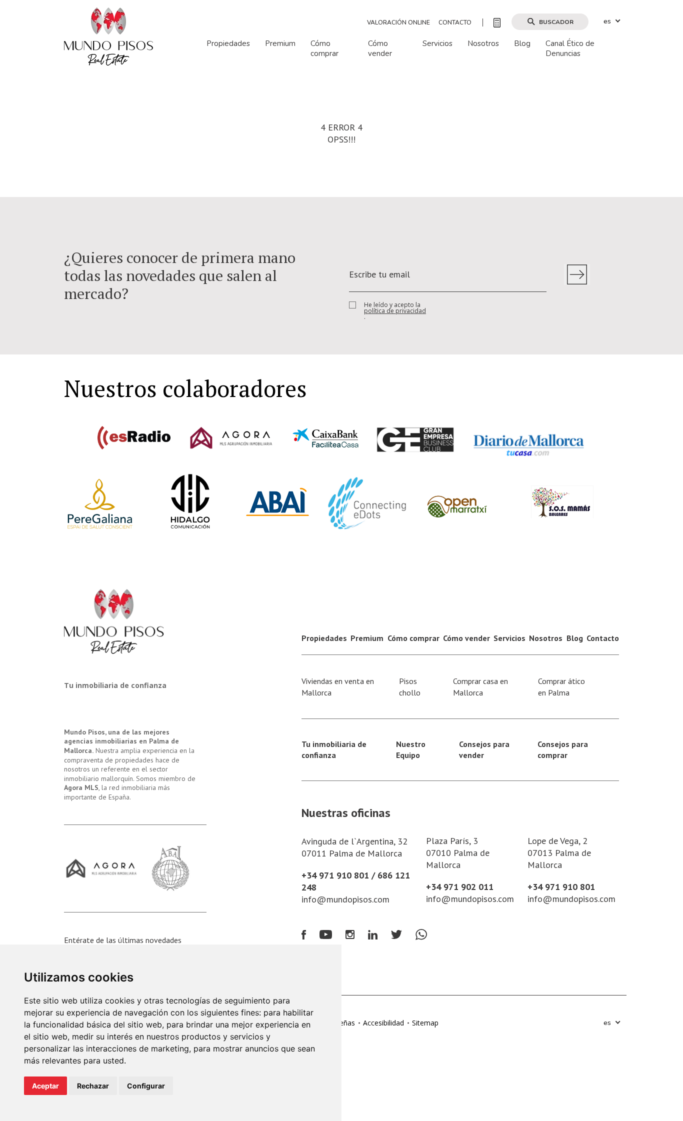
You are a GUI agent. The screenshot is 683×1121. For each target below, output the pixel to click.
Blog (522, 43)
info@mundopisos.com (346, 899)
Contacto (455, 22)
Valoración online (398, 22)
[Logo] (108, 36)
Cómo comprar (324, 48)
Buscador (556, 22)
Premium (280, 43)
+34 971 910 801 (561, 886)
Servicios (437, 43)
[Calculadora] (491, 22)
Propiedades (228, 43)
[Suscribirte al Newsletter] (577, 274)
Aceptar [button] (45, 1086)
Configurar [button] (146, 1086)
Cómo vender (380, 48)
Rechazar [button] (93, 1086)
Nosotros (483, 43)
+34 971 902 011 (460, 886)
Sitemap (425, 1023)
